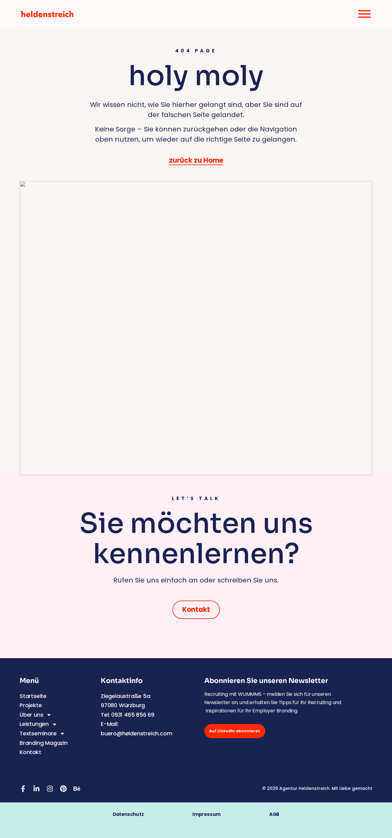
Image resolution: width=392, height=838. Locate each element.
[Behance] (77, 788)
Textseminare (38, 733)
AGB (274, 814)
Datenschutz (128, 814)
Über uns (31, 715)
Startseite (33, 696)
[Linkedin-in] (36, 788)
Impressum (214, 814)
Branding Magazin (44, 743)
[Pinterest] (63, 788)
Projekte (31, 705)
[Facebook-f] (23, 788)
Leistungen (34, 724)
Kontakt (30, 752)
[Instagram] (50, 788)
